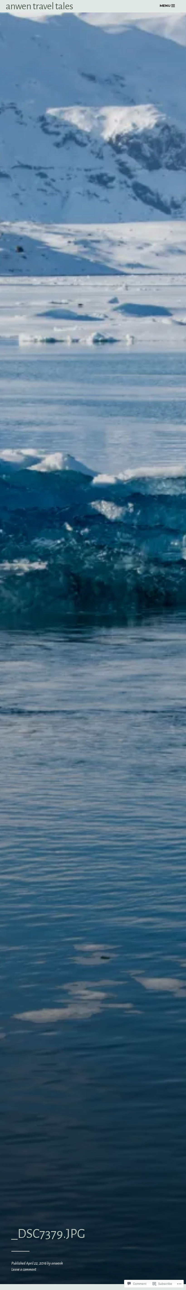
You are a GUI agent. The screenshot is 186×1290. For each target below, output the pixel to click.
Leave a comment (23, 1270)
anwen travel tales (39, 6)
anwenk (57, 1263)
